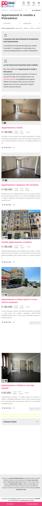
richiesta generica (10, 79)
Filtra (10, 504)
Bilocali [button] (26, 28)
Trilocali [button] (32, 28)
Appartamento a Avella (11, 128)
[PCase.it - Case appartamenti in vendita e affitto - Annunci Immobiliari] (8, 4)
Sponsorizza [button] (7, 147)
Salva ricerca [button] (33, 504)
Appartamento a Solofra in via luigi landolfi (17, 386)
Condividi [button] (37, 10)
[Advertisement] (21, 338)
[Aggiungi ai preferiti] (14, 147)
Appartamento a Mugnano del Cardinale (19, 185)
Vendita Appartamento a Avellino (16, 242)
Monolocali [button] (19, 28)
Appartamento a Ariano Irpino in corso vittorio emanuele (19, 300)
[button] (23, 3)
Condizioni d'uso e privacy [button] (27, 500)
